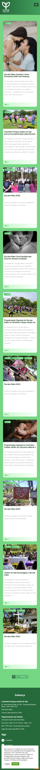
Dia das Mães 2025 (12, 195)
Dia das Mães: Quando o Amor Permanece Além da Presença (16, 75)
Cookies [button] (7, 764)
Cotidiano (7, 23)
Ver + (7, 105)
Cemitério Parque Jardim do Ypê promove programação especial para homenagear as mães (19, 134)
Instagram (9, 745)
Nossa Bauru (28, 358)
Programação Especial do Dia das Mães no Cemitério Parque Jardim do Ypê (19, 322)
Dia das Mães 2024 (12, 384)
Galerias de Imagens (10, 169)
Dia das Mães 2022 (12, 636)
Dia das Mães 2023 (12, 509)
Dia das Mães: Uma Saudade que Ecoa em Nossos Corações (17, 257)
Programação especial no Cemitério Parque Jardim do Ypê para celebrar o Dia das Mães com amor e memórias (20, 447)
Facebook (8, 740)
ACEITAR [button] (15, 764)
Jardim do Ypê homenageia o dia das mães (19, 574)
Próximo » (23, 677)
